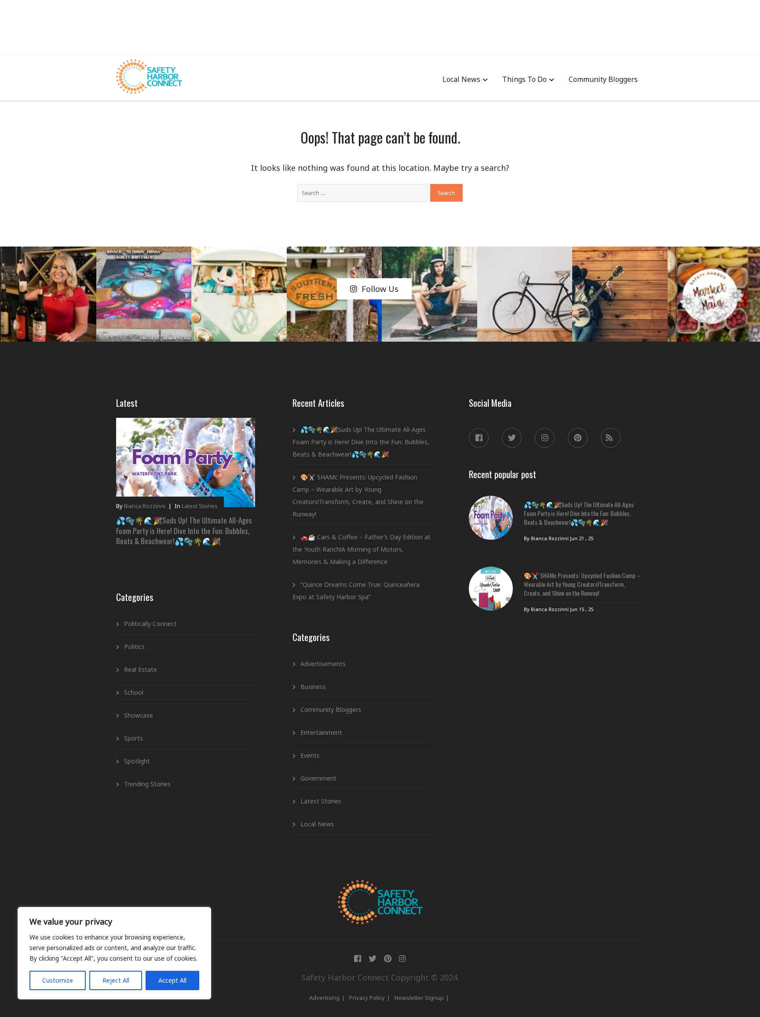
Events (310, 755)
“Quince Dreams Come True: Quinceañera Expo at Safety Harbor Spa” (356, 590)
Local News (461, 79)
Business (313, 686)
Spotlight (137, 761)
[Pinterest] (578, 438)
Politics (134, 646)
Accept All (172, 980)
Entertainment (321, 732)
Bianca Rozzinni (144, 506)
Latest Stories (200, 506)
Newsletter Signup (419, 998)
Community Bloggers (603, 79)
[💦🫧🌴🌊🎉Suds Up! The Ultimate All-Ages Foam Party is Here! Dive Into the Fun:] (491, 518)
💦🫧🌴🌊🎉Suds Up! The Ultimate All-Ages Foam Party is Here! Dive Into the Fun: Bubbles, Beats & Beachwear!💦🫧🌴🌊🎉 (184, 531)
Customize (57, 980)
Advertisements (323, 664)
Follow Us (380, 289)
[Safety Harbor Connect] (380, 890)
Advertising (324, 998)
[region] (114, 953)
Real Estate (140, 669)
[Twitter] (512, 438)
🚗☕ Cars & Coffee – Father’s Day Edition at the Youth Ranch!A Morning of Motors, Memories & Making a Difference (361, 549)
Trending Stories (147, 784)
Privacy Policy (367, 998)
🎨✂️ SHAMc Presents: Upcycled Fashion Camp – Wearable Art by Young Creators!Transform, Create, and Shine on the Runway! (358, 495)
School (133, 692)
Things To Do (524, 79)
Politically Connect (150, 623)
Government (318, 778)
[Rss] (611, 438)
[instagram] (545, 438)
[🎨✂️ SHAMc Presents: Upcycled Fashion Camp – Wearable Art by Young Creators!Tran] (491, 589)
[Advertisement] (380, 26)
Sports (133, 738)
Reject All (115, 980)
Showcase (138, 715)
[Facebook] (479, 438)
